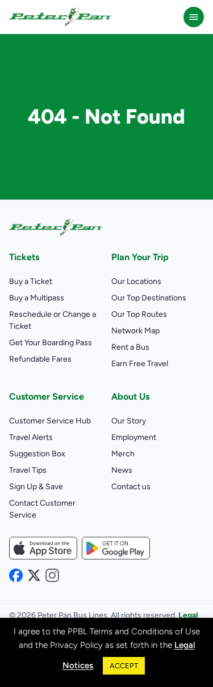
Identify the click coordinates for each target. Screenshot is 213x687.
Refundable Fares (40, 359)
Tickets (24, 257)
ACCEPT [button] (124, 665)
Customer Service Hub (50, 421)
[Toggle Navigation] (193, 17)
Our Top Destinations (148, 298)
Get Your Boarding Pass (50, 342)
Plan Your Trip (140, 257)
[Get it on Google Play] (116, 548)
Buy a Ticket (30, 281)
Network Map (135, 331)
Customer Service (46, 396)
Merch (123, 454)
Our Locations (136, 281)
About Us (130, 396)
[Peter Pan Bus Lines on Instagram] (52, 575)
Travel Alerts (31, 437)
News (121, 470)
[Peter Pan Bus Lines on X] (34, 575)
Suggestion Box (37, 454)
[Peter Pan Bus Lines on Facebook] (16, 575)
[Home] (60, 17)
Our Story (128, 421)
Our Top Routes (139, 314)
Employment (133, 437)
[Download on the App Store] (43, 548)
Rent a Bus (130, 347)
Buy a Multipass (36, 298)
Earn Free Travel (139, 363)
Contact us (131, 486)
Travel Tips (28, 470)
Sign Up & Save (36, 486)
